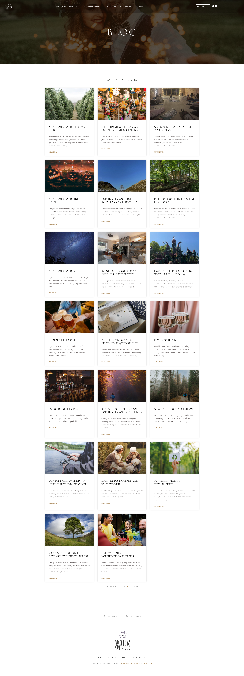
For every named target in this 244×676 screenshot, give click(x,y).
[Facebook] (213, 6)
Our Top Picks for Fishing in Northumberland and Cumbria (69, 482)
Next (135, 586)
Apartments (67, 6)
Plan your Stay (126, 6)
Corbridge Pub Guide (62, 339)
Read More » (54, 152)
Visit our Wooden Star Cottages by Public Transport (68, 554)
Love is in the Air (165, 339)
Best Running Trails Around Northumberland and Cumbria (121, 410)
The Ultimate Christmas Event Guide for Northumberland (121, 128)
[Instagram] (216, 6)
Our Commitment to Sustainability (167, 482)
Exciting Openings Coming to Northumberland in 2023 (173, 272)
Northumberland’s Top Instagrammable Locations (119, 200)
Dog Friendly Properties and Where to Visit (119, 482)
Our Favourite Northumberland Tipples (117, 554)
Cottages (80, 6)
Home (57, 6)
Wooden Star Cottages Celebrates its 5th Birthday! (119, 341)
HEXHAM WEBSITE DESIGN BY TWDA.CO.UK (136, 663)
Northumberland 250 (62, 270)
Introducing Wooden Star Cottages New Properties (118, 272)
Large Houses (94, 6)
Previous (111, 586)
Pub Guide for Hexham (63, 408)
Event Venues (110, 6)
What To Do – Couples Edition (173, 408)
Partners (140, 6)
